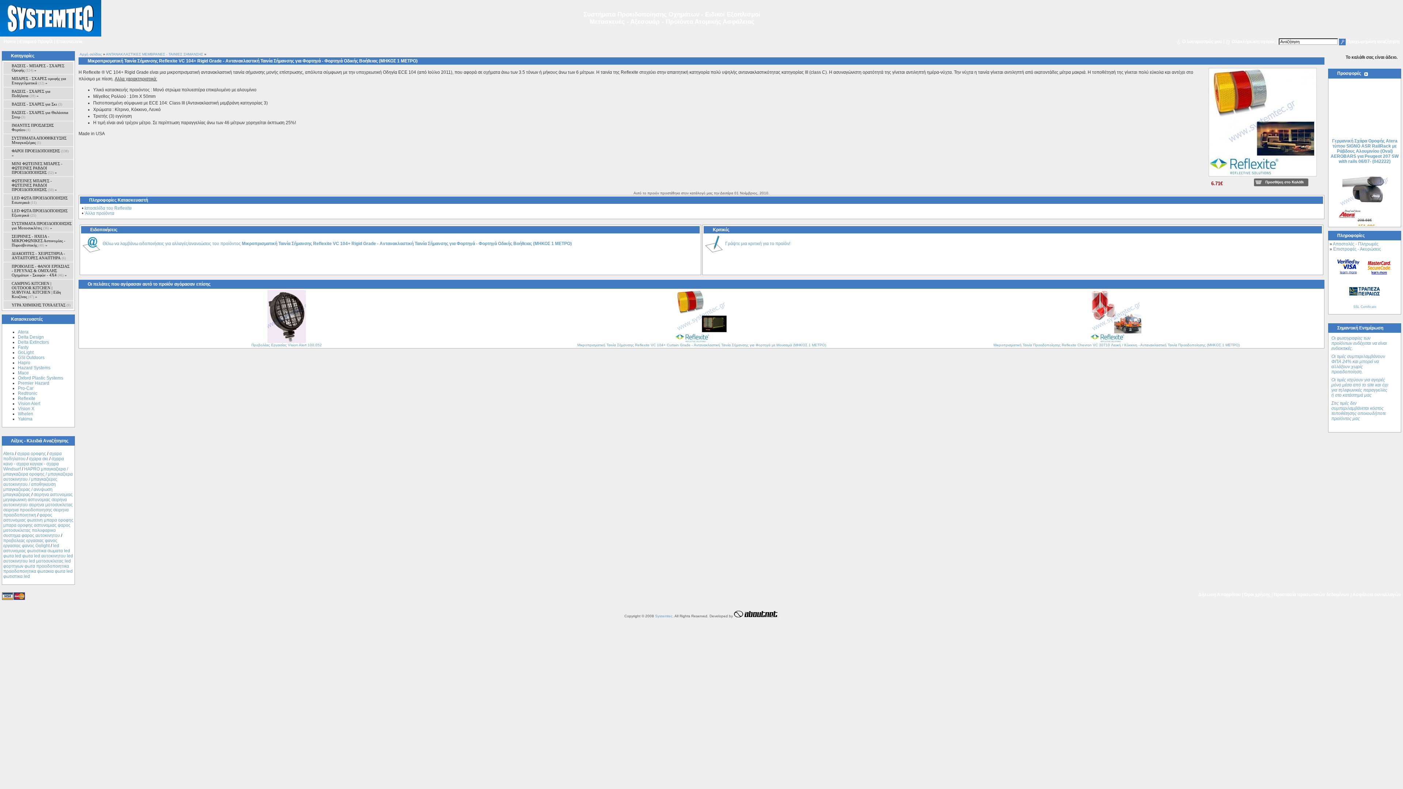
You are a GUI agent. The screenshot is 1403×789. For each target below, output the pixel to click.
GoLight (26, 352)
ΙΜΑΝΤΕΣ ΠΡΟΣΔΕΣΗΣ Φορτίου (33, 127)
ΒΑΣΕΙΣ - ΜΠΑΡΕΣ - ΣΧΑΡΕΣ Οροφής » (38, 68)
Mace (23, 373)
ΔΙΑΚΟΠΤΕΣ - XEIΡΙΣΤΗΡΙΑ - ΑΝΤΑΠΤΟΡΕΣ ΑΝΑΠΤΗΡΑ (39, 255)
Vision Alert (29, 403)
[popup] (1263, 176)
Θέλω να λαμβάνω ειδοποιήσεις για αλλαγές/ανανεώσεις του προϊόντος (337, 243)
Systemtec (664, 616)
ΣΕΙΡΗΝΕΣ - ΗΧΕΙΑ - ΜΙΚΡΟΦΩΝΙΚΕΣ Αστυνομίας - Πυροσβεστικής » (38, 240)
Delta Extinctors (33, 342)
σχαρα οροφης (31, 453)
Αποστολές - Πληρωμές (1356, 244)
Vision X (26, 408)
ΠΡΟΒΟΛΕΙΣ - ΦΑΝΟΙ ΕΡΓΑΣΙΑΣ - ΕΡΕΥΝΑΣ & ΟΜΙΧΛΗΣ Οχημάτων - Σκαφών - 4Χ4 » (40, 270)
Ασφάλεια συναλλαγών (1377, 594)
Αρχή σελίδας (91, 54)
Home (10, 41)
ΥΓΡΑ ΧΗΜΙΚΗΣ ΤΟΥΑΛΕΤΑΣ (41, 305)
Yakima (25, 419)
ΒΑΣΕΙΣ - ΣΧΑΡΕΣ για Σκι (37, 104)
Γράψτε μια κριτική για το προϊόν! (757, 243)
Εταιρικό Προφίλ (36, 41)
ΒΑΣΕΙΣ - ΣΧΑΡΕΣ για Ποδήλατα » (31, 93)
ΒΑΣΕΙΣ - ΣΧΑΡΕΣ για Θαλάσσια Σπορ (40, 114)
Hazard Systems (34, 367)
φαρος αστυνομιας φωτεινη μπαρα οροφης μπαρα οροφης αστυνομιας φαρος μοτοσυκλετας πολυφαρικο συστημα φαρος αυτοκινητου (38, 525)
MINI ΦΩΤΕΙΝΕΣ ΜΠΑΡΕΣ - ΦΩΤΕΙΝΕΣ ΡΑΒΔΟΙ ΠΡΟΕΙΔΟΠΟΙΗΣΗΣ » (37, 168)
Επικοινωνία (69, 41)
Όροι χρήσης (1257, 594)
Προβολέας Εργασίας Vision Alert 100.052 (286, 345)
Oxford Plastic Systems (40, 378)
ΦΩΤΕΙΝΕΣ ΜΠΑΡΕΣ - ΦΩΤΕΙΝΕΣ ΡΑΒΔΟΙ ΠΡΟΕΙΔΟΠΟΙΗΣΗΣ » (34, 185)
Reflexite (26, 398)
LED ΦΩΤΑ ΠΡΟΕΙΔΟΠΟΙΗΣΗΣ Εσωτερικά (40, 200)
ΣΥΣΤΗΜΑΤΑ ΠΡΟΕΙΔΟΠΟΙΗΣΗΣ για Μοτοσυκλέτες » (42, 225)
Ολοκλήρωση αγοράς (1253, 41)
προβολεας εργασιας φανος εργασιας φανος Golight (30, 543)
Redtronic (27, 393)
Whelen (25, 413)
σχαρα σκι (38, 458)
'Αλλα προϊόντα (99, 213)
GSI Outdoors (31, 357)
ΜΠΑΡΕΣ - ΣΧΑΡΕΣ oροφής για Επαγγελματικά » (39, 80)
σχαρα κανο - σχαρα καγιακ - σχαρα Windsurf (33, 464)
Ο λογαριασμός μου (1202, 41)
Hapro (24, 362)
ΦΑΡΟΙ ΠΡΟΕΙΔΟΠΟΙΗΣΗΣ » (40, 153)
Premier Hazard (33, 383)
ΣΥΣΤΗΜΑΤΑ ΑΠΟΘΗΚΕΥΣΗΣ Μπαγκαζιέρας (39, 140)
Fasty (23, 347)
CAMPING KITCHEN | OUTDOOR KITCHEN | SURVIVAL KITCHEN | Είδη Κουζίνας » (36, 290)
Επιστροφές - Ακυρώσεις (1357, 249)
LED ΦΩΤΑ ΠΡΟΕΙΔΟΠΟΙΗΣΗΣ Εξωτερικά (40, 213)
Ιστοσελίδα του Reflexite (108, 208)
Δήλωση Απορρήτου (1219, 594)
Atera (23, 332)
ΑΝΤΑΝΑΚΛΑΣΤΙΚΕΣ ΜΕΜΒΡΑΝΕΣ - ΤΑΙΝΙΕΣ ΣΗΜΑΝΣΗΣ (154, 54)
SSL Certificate (1364, 307)
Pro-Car (26, 388)
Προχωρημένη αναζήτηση (1373, 41)
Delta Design (31, 337)
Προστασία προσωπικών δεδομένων (1311, 594)
